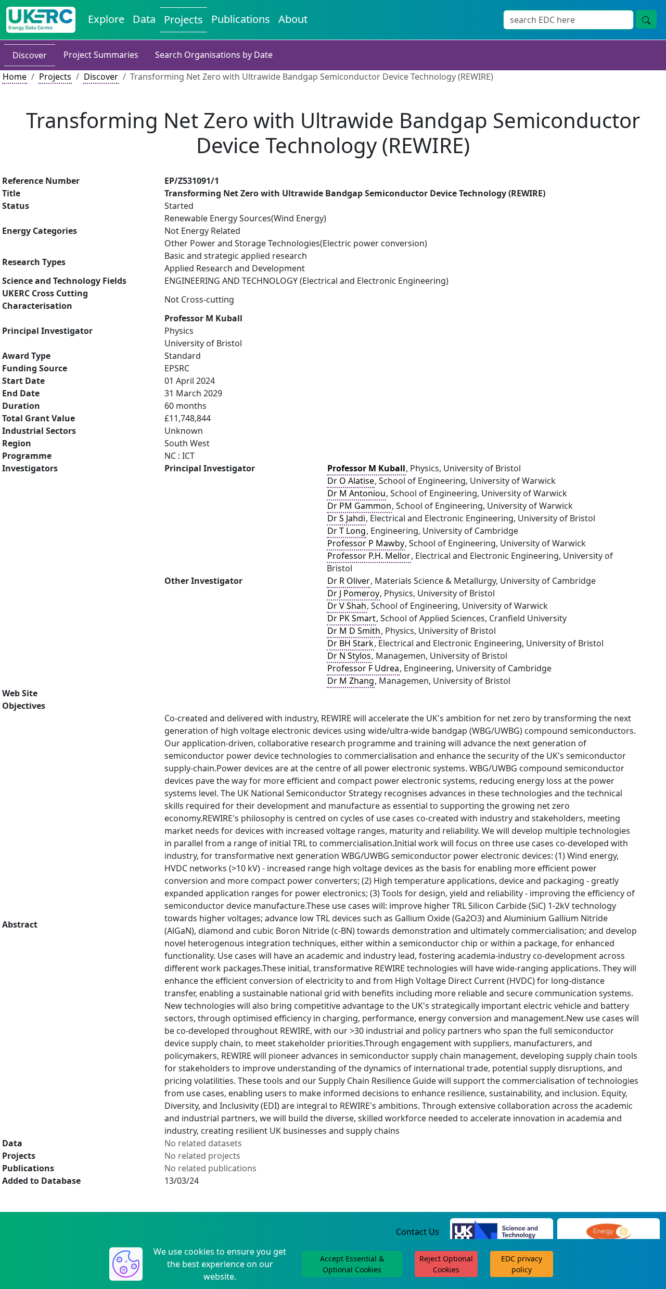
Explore (106, 19)
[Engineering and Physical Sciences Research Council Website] (608, 1232)
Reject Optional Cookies (446, 1264)
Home (15, 76)
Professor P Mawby (365, 543)
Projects (183, 19)
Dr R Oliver (348, 580)
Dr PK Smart (351, 618)
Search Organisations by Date (214, 54)
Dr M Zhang (350, 680)
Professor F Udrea (363, 668)
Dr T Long (346, 530)
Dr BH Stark (350, 643)
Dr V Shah (346, 605)
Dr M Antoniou (356, 493)
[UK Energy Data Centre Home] (40, 19)
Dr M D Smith (353, 630)
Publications (240, 19)
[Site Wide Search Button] (646, 19)
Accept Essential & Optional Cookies (352, 1264)
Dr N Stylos (349, 655)
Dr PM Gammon (359, 505)
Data (144, 19)
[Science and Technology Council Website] (501, 1232)
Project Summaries (100, 54)
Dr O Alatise (350, 480)
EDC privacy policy (521, 1264)
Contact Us (417, 1231)
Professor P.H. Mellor (369, 555)
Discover (29, 55)
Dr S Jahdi (346, 518)
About (293, 19)
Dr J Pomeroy (353, 593)
